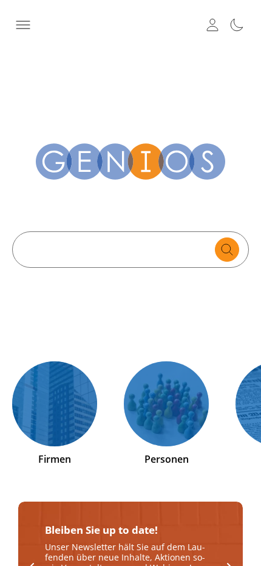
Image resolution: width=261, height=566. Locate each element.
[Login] (212, 25)
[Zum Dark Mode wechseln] (237, 25)
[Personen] (166, 403)
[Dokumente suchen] (227, 249)
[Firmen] (54, 403)
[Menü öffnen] (23, 25)
